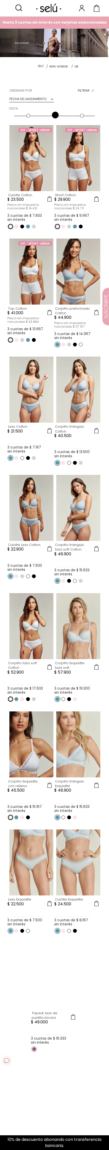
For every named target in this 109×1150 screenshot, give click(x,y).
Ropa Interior (58, 67)
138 (76, 67)
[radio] (27, 110)
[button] (18, 8)
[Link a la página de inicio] (41, 66)
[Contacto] (6, 1060)
